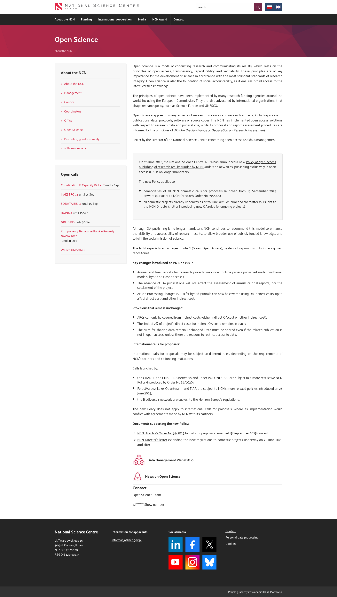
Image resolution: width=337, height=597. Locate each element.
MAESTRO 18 (69, 194)
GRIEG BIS (68, 222)
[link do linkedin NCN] (175, 544)
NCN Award (159, 19)
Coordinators (72, 111)
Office (68, 120)
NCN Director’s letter (152, 439)
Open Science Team (147, 494)
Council (69, 102)
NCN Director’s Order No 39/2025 (196, 195)
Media (142, 19)
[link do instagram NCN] (192, 562)
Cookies (230, 543)
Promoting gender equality (82, 139)
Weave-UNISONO (73, 249)
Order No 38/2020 (180, 382)
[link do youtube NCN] (175, 562)
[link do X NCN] (209, 544)
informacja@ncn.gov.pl (127, 539)
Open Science (73, 129)
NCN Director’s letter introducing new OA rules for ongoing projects (196, 206)
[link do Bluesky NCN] (209, 562)
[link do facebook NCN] (192, 544)
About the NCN (64, 19)
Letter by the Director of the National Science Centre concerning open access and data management (204, 139)
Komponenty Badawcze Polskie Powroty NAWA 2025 (87, 233)
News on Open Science (163, 476)
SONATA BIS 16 (71, 203)
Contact (179, 19)
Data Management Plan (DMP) (170, 459)
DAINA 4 (66, 212)
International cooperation (115, 19)
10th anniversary (75, 148)
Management (73, 92)
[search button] (258, 7)
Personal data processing (242, 537)
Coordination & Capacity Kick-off (83, 185)
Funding (86, 19)
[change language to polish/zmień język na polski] (269, 7)
